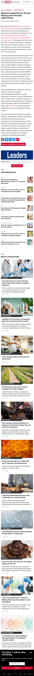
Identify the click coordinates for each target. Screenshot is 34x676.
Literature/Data (19, 10)
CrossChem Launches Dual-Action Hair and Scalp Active (13, 217)
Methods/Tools (6, 420)
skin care (13, 106)
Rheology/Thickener (7, 632)
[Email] (2, 139)
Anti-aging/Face (6, 353)
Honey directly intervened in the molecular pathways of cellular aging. (16, 467)
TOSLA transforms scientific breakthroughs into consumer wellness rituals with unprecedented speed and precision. (16, 290)
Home (2, 10)
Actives (2, 177)
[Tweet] (13, 139)
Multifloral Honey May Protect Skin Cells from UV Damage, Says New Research (15, 462)
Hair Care (4, 558)
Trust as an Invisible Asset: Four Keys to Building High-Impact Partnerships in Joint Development (16, 600)
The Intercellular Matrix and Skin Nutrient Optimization (15, 358)
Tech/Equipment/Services (6, 223)
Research (9, 10)
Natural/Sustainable (8, 383)
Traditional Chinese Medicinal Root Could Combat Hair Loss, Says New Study (16, 496)
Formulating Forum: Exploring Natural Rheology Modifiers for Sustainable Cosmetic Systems (14, 638)
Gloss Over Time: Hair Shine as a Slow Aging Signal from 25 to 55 (16, 563)
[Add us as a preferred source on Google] (17, 139)
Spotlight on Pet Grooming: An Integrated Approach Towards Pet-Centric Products (16, 320)
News (2, 206)
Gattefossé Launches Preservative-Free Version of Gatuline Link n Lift (13, 243)
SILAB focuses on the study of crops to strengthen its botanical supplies (13, 190)
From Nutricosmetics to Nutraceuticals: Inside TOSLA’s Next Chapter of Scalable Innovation (15, 283)
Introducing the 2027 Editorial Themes (13, 209)
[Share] (6, 139)
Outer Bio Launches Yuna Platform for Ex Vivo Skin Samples (13, 226)
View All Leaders (17, 166)
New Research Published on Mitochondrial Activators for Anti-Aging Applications (13, 181)
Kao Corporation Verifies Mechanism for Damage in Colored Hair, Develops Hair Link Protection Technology (16, 425)
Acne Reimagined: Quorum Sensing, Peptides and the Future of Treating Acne (17, 532)
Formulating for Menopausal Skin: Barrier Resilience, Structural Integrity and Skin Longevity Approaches (13, 200)
